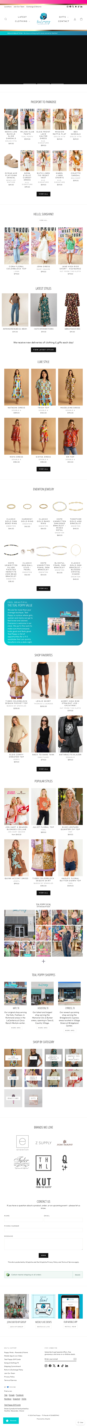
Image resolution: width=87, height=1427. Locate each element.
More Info (16, 1028)
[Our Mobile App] (70, 1306)
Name (7, 1216)
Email (47, 1216)
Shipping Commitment (12, 1366)
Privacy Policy (52, 1262)
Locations (7, 7)
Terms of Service (68, 1262)
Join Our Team (19, 7)
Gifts (63, 17)
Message (8, 1236)
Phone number (11, 1226)
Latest (22, 17)
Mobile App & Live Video (13, 1356)
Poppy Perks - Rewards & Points (16, 1352)
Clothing (21, 21)
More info (77, 1274)
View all (43, 194)
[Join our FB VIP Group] (16, 1306)
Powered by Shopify (43, 1419)
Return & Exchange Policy (13, 1370)
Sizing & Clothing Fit (11, 1363)
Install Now (70, 1326)
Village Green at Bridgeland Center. (70, 1023)
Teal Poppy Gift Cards (12, 1359)
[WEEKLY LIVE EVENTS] (43, 1306)
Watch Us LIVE (43, 1327)
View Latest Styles (43, 350)
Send (43, 1255)
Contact (63, 21)
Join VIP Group (16, 1327)
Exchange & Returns (34, 7)
